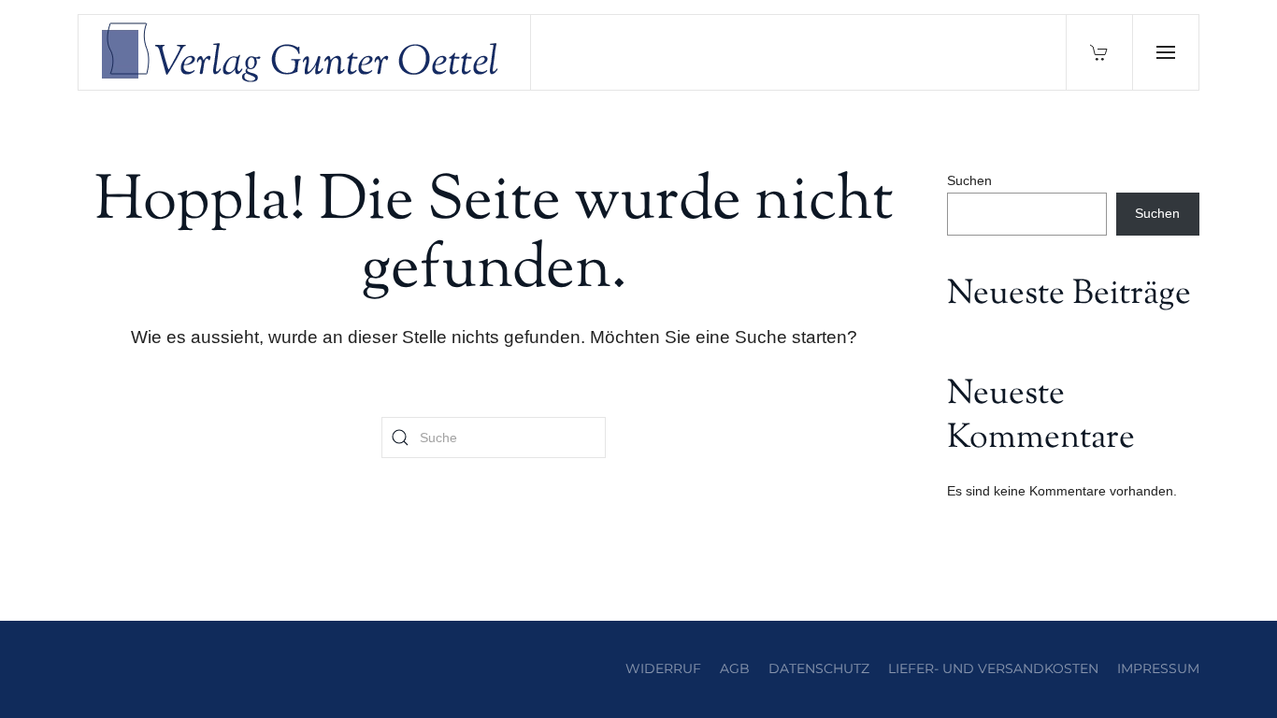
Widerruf (663, 668)
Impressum (1158, 668)
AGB (735, 668)
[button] (1165, 52)
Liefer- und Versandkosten (993, 668)
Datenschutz (818, 668)
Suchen (969, 180)
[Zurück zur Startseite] (305, 52)
